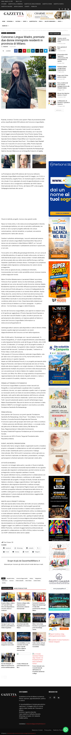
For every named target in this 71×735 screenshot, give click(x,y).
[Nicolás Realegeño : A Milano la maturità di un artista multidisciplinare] (8, 657)
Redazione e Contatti (37, 730)
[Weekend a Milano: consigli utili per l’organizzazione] (52, 68)
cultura (31, 578)
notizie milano (37, 580)
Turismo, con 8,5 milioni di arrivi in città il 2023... (63, 40)
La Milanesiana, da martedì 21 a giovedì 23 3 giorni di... (63, 102)
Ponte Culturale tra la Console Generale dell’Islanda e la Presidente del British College (38, 669)
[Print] (41, 51)
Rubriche (4, 25)
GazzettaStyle (33, 21)
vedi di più (58, 110)
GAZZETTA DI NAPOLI (59, 4)
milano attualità (19, 580)
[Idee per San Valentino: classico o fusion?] (52, 95)
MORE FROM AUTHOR (20, 588)
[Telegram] (46, 51)
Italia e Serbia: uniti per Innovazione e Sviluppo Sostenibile (38, 644)
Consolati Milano (16, 30)
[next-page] (5, 677)
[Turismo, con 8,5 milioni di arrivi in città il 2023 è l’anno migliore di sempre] (52, 40)
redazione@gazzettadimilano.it (35, 724)
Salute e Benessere (50, 21)
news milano (28, 580)
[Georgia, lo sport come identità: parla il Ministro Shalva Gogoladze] (8, 617)
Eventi (24, 21)
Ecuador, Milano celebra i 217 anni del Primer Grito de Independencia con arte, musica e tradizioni (7, 606)
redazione (5, 46)
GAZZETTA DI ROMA (47, 4)
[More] (50, 51)
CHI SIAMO (3, 4)
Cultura (17, 21)
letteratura (4, 580)
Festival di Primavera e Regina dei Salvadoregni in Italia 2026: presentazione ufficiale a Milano (39, 606)
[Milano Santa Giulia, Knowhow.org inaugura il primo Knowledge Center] (39, 617)
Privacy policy (47, 730)
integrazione (38, 578)
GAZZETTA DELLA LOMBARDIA (15, 4)
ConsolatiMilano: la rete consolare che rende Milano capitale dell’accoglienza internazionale (23, 646)
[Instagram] (65, 9)
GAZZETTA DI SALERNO (6, 6)
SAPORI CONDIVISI (18, 6)
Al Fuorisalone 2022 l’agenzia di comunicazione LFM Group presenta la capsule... (62, 58)
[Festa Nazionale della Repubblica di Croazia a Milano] (23, 617)
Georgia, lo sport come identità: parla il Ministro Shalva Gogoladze (8, 625)
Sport (59, 21)
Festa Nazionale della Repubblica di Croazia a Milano (23, 625)
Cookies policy (23, 718)
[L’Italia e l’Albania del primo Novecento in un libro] (23, 657)
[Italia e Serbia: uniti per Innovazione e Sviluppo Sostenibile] (39, 636)
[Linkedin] (68, 9)
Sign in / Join (19, 1)
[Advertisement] (23, 114)
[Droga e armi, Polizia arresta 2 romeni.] (52, 77)
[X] (20, 51)
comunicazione (18, 733)
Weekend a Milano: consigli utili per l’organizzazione (62, 68)
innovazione (10, 733)
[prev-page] (2, 677)
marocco (11, 580)
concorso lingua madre (22, 578)
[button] (59, 9)
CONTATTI (27, 6)
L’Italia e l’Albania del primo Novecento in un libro (23, 665)
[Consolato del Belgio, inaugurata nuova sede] (8, 636)
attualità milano (10, 578)
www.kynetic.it (32, 733)
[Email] (37, 51)
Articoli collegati (7, 588)
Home (3, 21)
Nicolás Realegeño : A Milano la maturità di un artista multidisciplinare (8, 665)
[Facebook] (62, 9)
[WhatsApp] (29, 51)
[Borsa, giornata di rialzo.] (52, 48)
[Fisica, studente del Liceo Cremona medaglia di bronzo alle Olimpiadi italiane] (52, 84)
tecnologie (25, 733)
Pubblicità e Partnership (59, 730)
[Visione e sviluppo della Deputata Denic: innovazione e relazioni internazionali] (23, 597)
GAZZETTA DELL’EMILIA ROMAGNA (32, 4)
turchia (4, 583)
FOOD (40, 21)
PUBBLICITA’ (34, 6)
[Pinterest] (24, 51)
